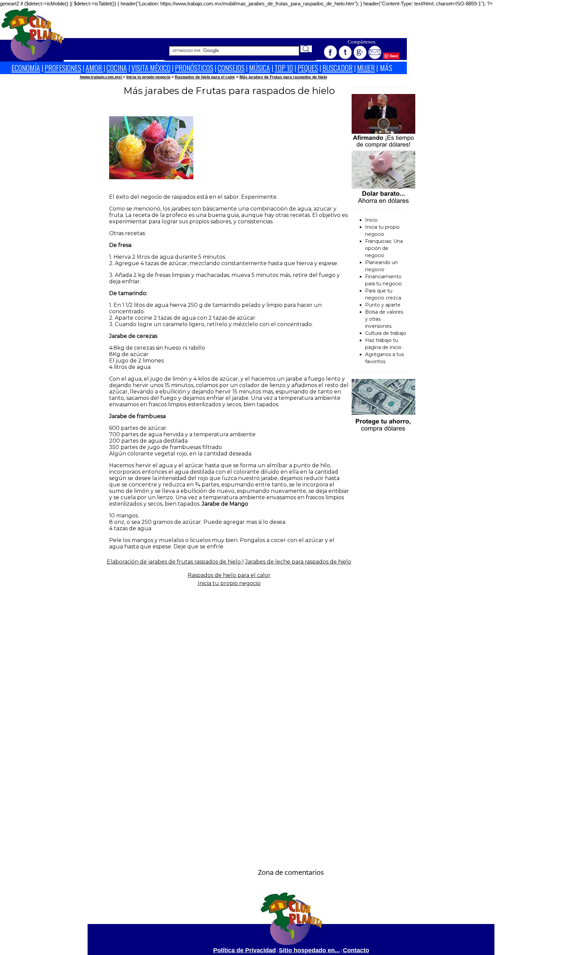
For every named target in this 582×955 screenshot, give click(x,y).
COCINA (116, 67)
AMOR (94, 67)
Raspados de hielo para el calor (205, 77)
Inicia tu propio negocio (148, 77)
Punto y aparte (382, 305)
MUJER (366, 67)
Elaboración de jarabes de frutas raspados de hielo (174, 562)
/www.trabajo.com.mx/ (101, 77)
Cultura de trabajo (385, 333)
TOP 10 (283, 67)
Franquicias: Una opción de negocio (384, 248)
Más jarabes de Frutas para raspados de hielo (283, 77)
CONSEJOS (231, 67)
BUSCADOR (337, 67)
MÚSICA (259, 67)
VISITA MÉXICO (150, 67)
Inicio (371, 220)
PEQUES (307, 67)
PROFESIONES (62, 67)
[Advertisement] (235, 23)
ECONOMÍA (25, 67)
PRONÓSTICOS (194, 67)
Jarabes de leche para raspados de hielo (298, 562)
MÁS (386, 67)
